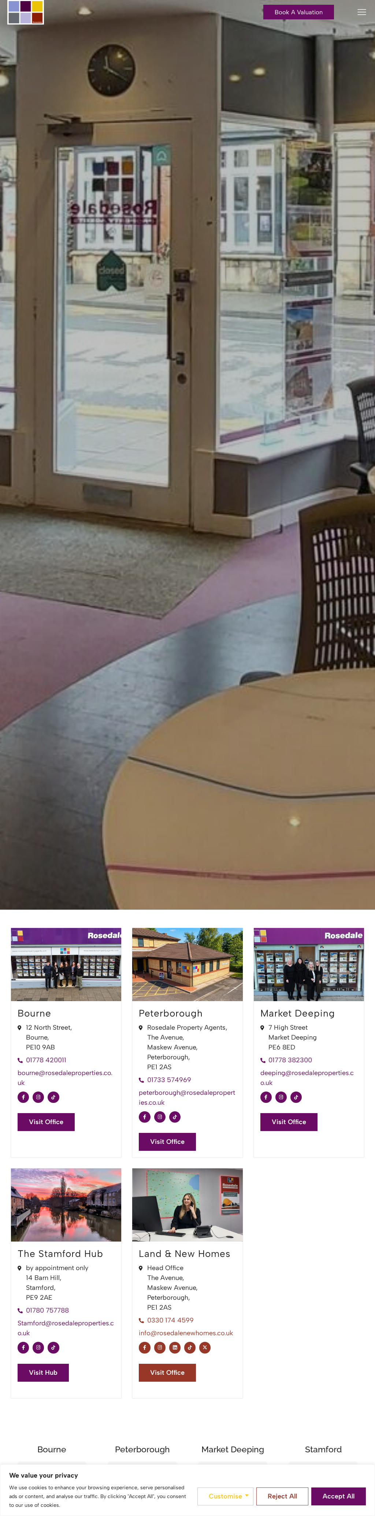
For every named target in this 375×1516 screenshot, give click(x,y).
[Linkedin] (175, 1347)
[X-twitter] (205, 1347)
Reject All (282, 1496)
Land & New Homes (184, 1253)
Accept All (338, 1496)
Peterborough (171, 1013)
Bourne (34, 1013)
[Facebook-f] (23, 1097)
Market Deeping (297, 1013)
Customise (225, 1496)
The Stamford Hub (60, 1253)
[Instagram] (38, 1097)
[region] (187, 1490)
